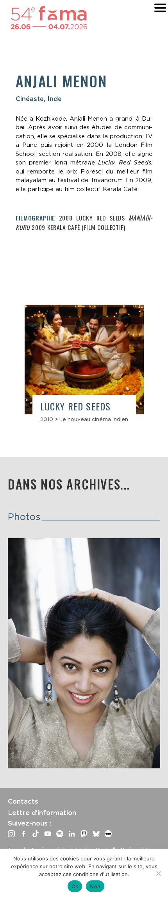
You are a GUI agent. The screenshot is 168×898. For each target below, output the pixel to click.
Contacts (23, 801)
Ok (75, 886)
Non (95, 886)
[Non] (158, 873)
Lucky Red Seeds (75, 406)
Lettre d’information (42, 813)
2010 (46, 419)
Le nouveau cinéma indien (93, 419)
